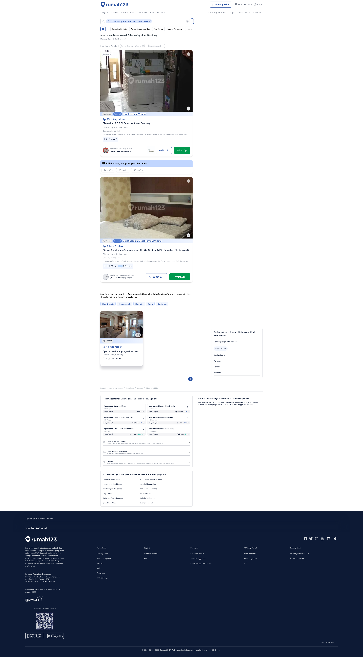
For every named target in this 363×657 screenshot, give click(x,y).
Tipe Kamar (158, 29)
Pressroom (101, 573)
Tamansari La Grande (148, 489)
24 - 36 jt (108, 170)
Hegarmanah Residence (112, 484)
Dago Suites (107, 493)
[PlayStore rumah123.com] (55, 636)
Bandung (140, 388)
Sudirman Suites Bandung (113, 498)
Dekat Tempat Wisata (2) (133, 46)
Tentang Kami (102, 554)
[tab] (237, 342)
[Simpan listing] (188, 54)
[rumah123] (41, 539)
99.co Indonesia (250, 554)
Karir (98, 568)
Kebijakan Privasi (197, 554)
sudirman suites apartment (151, 479)
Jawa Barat (130, 388)
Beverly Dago (145, 493)
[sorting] (108, 29)
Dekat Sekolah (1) (156, 46)
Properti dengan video (140, 29)
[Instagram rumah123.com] (316, 538)
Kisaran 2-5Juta (221, 349)
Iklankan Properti (151, 554)
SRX (245, 563)
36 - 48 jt (123, 170)
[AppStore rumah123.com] (34, 636)
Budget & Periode (119, 29)
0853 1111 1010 (49, 581)
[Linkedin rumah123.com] (328, 538)
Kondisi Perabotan (175, 29)
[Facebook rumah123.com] (305, 538)
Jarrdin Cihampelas (148, 484)
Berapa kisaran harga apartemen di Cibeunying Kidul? (223, 398)
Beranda (103, 388)
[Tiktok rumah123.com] (335, 538)
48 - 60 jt (138, 170)
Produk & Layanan (104, 558)
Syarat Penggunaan (198, 558)
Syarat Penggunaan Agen (200, 563)
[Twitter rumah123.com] (311, 538)
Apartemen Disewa (116, 388)
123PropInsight (102, 578)
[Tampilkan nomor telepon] (163, 276)
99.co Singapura (250, 558)
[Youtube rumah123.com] (322, 538)
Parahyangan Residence (112, 489)
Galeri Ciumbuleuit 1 (148, 498)
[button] (142, 21)
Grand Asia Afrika (110, 503)
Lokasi (189, 29)
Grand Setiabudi (146, 503)
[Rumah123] (114, 4)
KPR (145, 558)
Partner (100, 563)
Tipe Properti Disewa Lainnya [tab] (39, 518)
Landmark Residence (111, 479)
